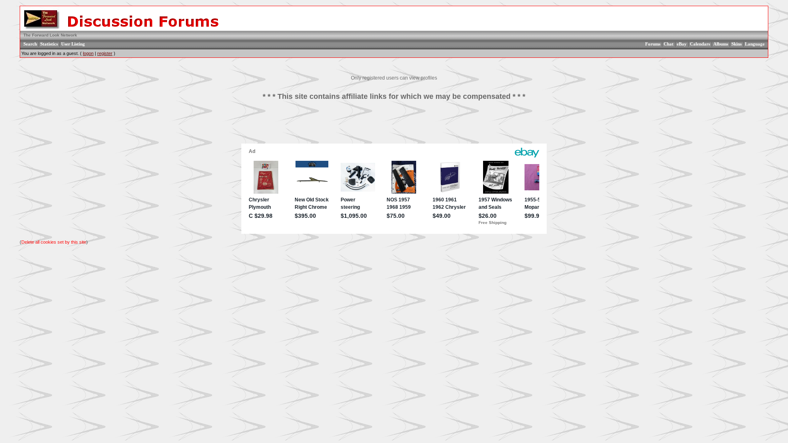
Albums (720, 43)
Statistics (49, 43)
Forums (652, 43)
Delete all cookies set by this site (53, 242)
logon (88, 53)
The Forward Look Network (50, 35)
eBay (682, 43)
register (104, 53)
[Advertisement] (394, 125)
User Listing (73, 43)
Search (30, 43)
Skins (736, 43)
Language (755, 43)
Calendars (700, 43)
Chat (668, 43)
